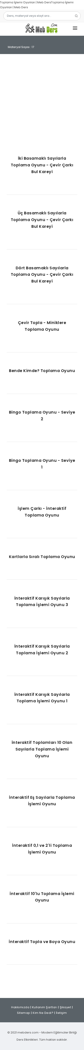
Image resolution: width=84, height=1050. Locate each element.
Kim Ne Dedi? (43, 1013)
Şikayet (65, 1007)
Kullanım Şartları (44, 1007)
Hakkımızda (20, 1007)
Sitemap (23, 1013)
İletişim (61, 1013)
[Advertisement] (42, 105)
